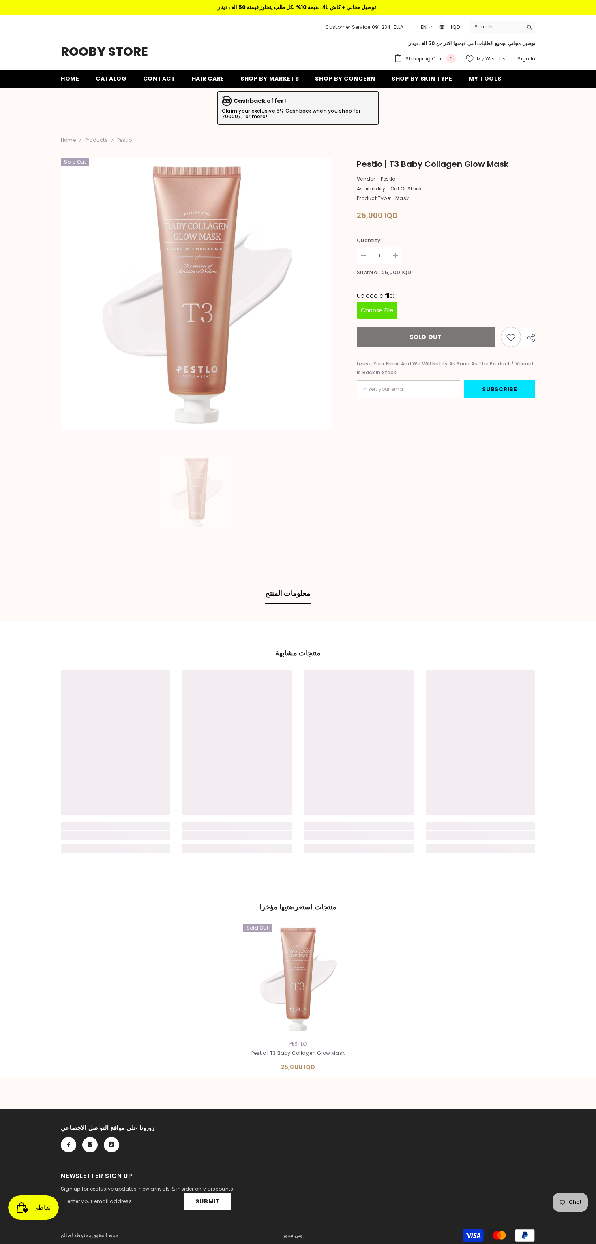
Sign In (526, 58)
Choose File (377, 311)
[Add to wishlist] (511, 337)
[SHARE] (528, 338)
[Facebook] (68, 1144)
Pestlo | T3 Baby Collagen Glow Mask (298, 1053)
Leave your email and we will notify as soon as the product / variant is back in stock (445, 368)
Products (96, 140)
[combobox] (496, 27)
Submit (207, 1201)
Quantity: (369, 240)
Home (68, 140)
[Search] (502, 27)
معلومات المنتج (288, 593)
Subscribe (499, 390)
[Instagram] (90, 1144)
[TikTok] (111, 1144)
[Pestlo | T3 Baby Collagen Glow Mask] (298, 978)
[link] (115, 835)
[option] (197, 294)
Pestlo (388, 178)
